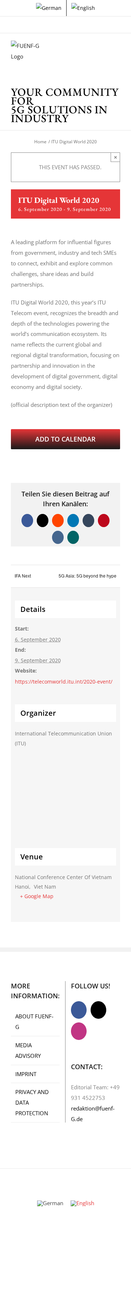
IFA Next (23, 575)
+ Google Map (36, 896)
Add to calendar (65, 439)
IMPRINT (25, 1074)
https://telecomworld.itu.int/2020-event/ (63, 681)
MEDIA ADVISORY (28, 1050)
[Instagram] (79, 1031)
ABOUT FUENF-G (34, 1021)
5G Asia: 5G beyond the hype (87, 575)
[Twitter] (98, 1010)
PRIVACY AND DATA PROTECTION (32, 1102)
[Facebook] (79, 1010)
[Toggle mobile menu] (117, 52)
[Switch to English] (82, 1203)
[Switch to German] (48, 8)
